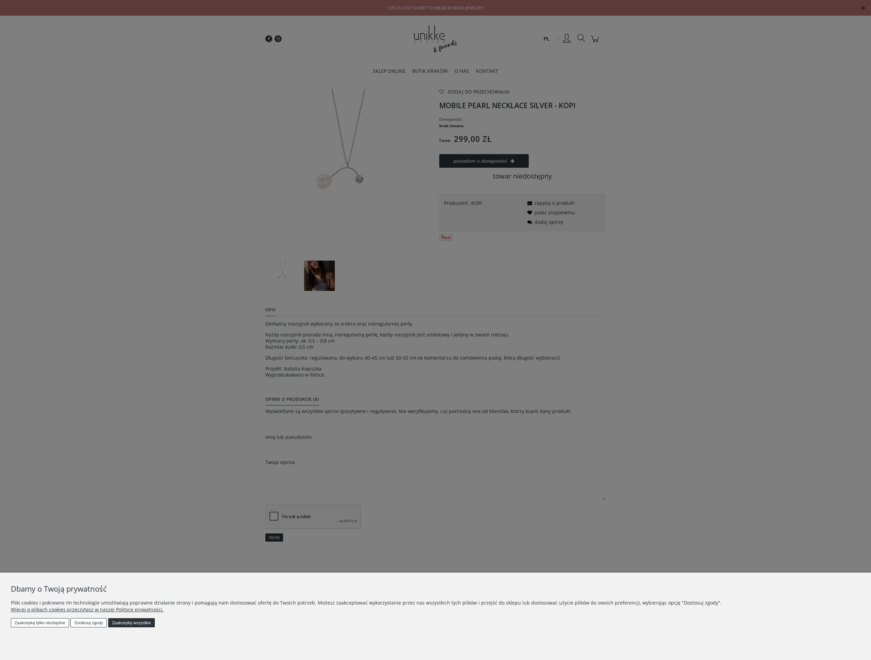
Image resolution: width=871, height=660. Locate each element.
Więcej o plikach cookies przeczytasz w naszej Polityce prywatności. (87, 609)
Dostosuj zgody (89, 623)
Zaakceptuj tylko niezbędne (40, 623)
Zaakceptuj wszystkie (131, 623)
